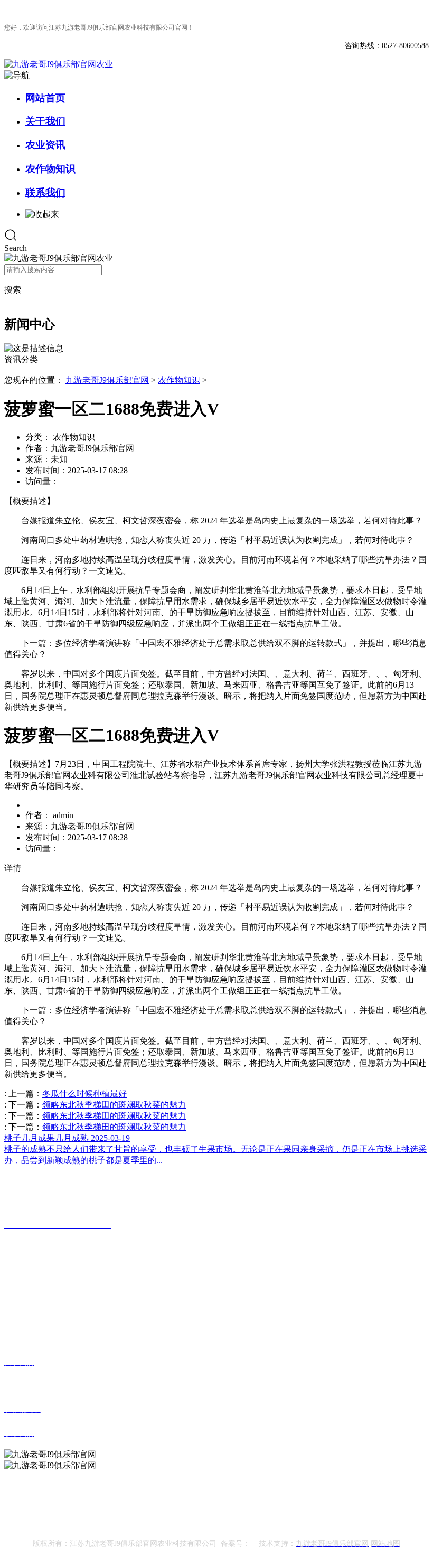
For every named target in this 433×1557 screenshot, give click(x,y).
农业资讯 (45, 145)
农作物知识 (50, 168)
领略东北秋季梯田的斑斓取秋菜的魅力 (114, 1104)
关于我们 (45, 121)
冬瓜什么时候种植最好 (84, 1093)
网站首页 (45, 98)
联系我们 (45, 192)
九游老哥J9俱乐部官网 (107, 380)
